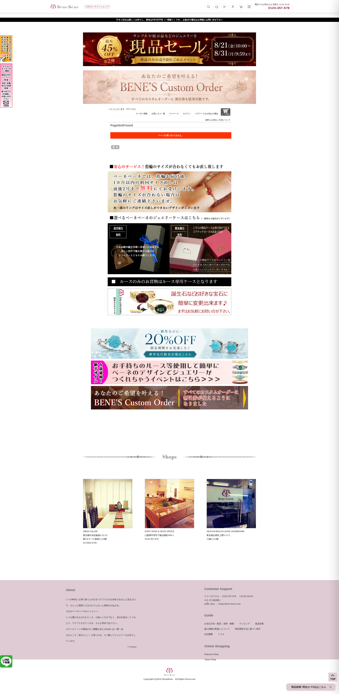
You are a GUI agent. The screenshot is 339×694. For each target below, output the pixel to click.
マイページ (174, 113)
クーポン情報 (141, 113)
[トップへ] (64, 6)
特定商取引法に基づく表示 (247, 629)
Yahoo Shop (210, 659)
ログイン (187, 113)
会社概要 (208, 634)
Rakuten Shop (211, 654)
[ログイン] (224, 6)
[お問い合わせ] (216, 6)
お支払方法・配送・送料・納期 (219, 623)
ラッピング (244, 623)
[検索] (208, 6)
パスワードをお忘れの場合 (206, 113)
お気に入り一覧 (158, 113)
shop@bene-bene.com (229, 604)
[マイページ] (233, 6)
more (133, 647)
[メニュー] (249, 6)
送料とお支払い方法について (217, 120)
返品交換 (259, 623)
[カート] (241, 6)
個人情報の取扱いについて (217, 629)
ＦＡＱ (221, 634)
